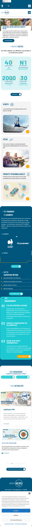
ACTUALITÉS (5, 443)
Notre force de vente (10, 285)
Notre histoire (8, 489)
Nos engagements (17, 489)
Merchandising (8, 288)
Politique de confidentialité (21, 523)
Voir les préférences (16, 520)
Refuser (16, 515)
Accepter (16, 510)
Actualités (24, 489)
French (6, 1)
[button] (2, 6)
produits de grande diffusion (12, 281)
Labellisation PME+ (9, 409)
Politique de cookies (9, 523)
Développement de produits (12, 278)
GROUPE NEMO (12, 443)
